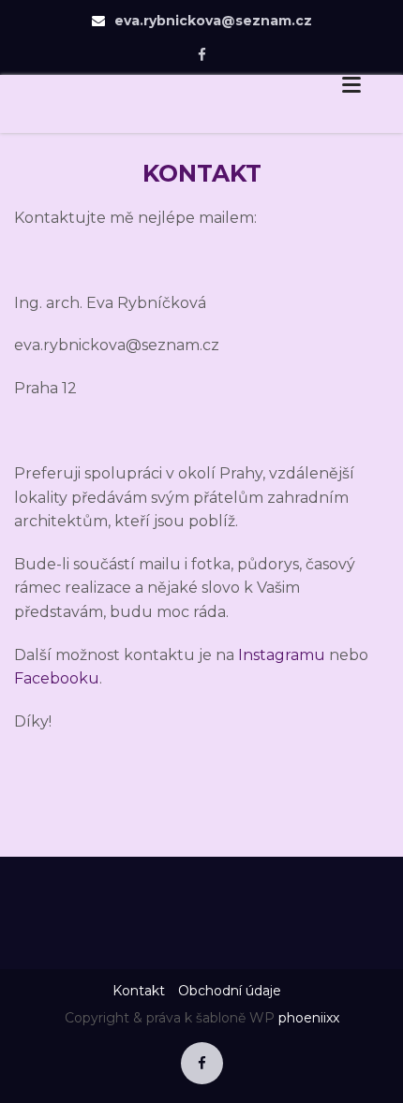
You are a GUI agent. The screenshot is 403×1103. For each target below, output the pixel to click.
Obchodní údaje (229, 990)
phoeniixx (308, 1017)
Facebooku (56, 678)
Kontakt (138, 990)
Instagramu (281, 655)
